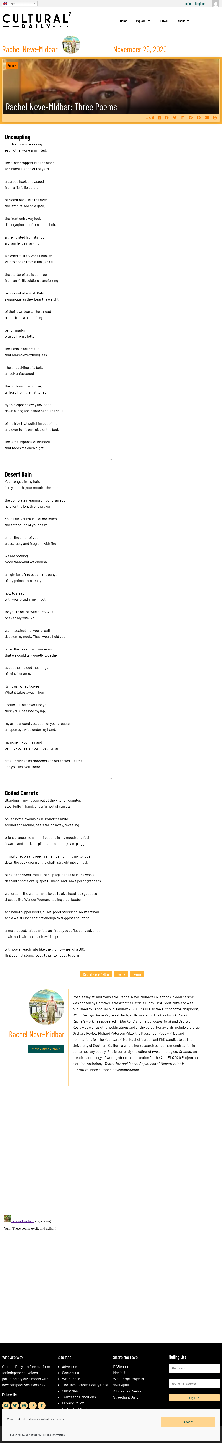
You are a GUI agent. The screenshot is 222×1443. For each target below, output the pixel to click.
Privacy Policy (73, 1403)
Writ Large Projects (128, 1378)
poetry (121, 974)
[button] (167, 117)
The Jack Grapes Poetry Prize (85, 1385)
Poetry (11, 65)
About (181, 21)
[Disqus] (111, 1155)
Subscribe (70, 1391)
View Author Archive (46, 1049)
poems (136, 974)
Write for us (71, 1378)
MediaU (119, 1372)
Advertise (69, 1366)
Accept (188, 1422)
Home (123, 21)
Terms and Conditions (79, 1397)
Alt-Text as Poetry (127, 1391)
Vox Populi (121, 1385)
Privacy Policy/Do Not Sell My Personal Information (37, 1434)
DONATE (164, 21)
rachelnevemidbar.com (121, 1069)
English (12, 3)
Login (187, 3)
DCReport (120, 1366)
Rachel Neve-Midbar (96, 974)
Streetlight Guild (126, 1397)
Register (200, 3)
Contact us (70, 1372)
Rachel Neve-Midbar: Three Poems (61, 106)
